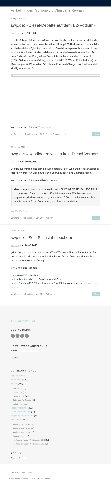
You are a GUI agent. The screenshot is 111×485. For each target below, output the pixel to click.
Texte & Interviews (19, 404)
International (17, 392)
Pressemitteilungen (20, 407)
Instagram (22, 336)
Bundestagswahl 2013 (21, 424)
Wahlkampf (50, 217)
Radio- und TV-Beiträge (21, 400)
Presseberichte (59, 134)
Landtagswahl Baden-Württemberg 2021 (28, 443)
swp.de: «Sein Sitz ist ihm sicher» (41, 237)
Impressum (46, 478)
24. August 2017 (18, 230)
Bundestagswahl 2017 (34, 134)
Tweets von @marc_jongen (23, 320)
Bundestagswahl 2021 (21, 432)
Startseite (15, 478)
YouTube (27, 336)
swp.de (15, 33)
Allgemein (15, 375)
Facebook (18, 336)
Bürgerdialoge (17, 379)
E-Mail (14, 350)
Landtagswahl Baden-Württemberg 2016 (28, 440)
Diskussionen (17, 388)
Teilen (97, 134)
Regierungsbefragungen (22, 415)
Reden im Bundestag (21, 411)
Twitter (13, 336)
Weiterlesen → (45, 127)
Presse (49, 134)
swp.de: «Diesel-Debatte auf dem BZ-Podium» (53, 25)
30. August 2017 (18, 146)
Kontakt (24, 478)
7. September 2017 (19, 18)
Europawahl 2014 (19, 436)
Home (55, 3)
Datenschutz (34, 478)
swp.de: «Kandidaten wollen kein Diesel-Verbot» (55, 154)
